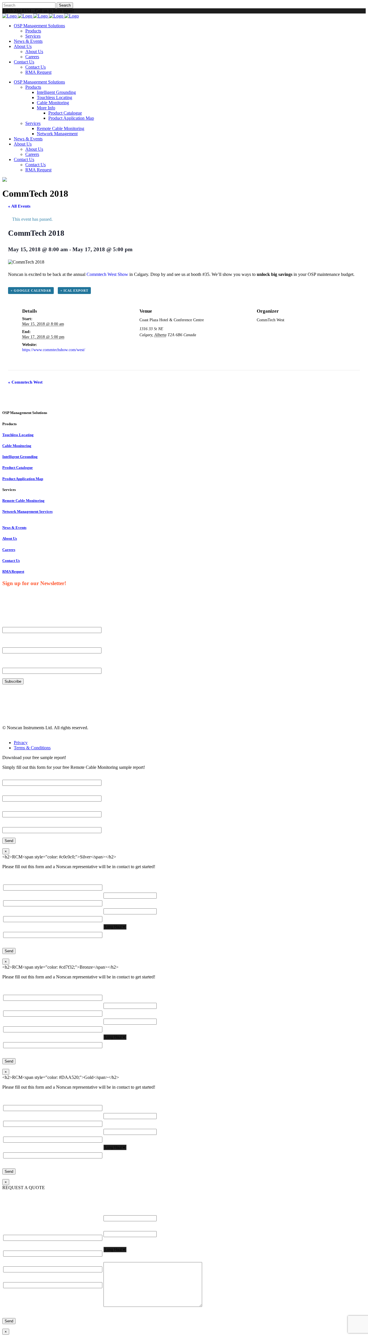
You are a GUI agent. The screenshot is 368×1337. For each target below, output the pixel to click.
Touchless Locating (18, 435)
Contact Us (11, 560)
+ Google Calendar (31, 290)
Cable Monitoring (16, 446)
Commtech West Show (107, 274)
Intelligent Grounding (20, 456)
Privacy (21, 742)
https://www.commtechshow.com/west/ (53, 350)
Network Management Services (27, 511)
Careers (8, 549)
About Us (9, 538)
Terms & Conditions (32, 747)
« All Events (19, 206)
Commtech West (25, 382)
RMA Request (13, 571)
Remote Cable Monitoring (23, 500)
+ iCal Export (74, 290)
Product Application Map (22, 479)
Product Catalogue (17, 467)
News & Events (14, 527)
